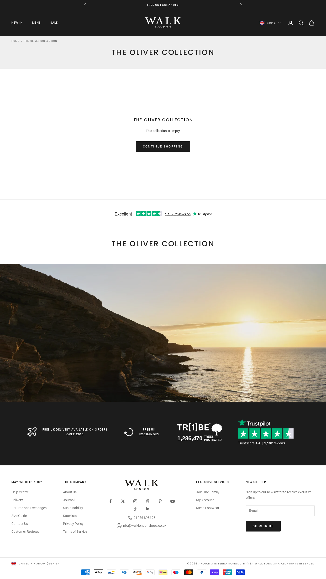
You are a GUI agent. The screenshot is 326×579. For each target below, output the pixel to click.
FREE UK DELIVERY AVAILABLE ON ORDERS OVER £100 (74, 431)
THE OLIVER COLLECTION (40, 41)
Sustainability (73, 508)
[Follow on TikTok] (135, 508)
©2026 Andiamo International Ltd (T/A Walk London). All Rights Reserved (251, 563)
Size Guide (19, 516)
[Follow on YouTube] (172, 501)
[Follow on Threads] (147, 501)
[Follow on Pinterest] (160, 501)
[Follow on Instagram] (135, 501)
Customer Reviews (25, 531)
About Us (70, 492)
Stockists (70, 516)
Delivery (17, 500)
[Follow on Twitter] (123, 501)
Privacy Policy (73, 524)
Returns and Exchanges (29, 508)
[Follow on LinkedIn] (147, 508)
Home (15, 41)
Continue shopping (163, 146)
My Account (205, 500)
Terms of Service (75, 531)
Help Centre (20, 492)
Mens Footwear (207, 508)
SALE (54, 23)
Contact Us (19, 524)
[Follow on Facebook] (110, 501)
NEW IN (17, 23)
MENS (36, 23)
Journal (68, 500)
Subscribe (263, 526)
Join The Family (207, 492)
